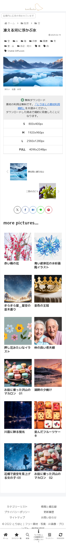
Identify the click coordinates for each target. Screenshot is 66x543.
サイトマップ (17, 517)
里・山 (11, 46)
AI (17, 41)
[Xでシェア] (17, 210)
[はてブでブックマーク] (33, 210)
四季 (34, 41)
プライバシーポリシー (17, 512)
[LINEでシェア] (40, 210)
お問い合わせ (48, 517)
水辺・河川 (25, 46)
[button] (47, 369)
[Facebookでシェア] (25, 210)
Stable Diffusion (16, 50)
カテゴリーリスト (17, 506)
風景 (45, 41)
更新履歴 (49, 512)
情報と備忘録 (48, 506)
